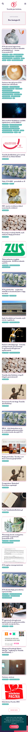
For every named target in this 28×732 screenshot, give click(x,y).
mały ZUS (12, 183)
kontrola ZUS (19, 56)
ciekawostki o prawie (18, 54)
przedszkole (16, 130)
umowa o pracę (18, 94)
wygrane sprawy (6, 96)
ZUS (13, 98)
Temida (8, 60)
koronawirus (5, 126)
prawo (22, 58)
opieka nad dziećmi (14, 126)
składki (4, 60)
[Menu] (25, 3)
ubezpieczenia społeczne (17, 60)
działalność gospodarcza (8, 56)
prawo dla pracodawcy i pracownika (11, 92)
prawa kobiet (17, 58)
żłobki (16, 132)
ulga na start (13, 295)
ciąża (11, 54)
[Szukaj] (3, 4)
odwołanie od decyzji (7, 58)
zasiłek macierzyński (7, 98)
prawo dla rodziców (7, 130)
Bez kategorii (5, 54)
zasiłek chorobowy (15, 96)
